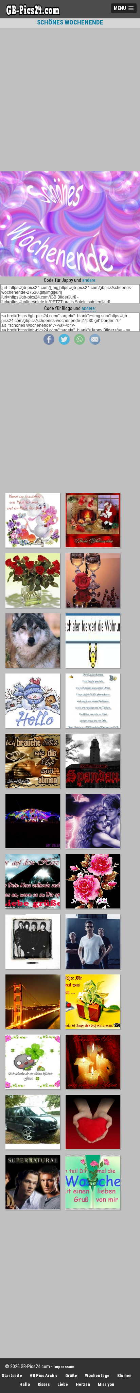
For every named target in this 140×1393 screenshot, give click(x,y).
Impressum (63, 1366)
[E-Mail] (94, 343)
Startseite (12, 1375)
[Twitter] (64, 343)
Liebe (62, 1384)
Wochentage (97, 1375)
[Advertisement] (70, 100)
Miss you (106, 1384)
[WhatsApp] (79, 343)
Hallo (24, 1384)
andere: (89, 280)
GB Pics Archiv (43, 1375)
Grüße (71, 1375)
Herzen (83, 1384)
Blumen (124, 1375)
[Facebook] (48, 343)
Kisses (44, 1384)
